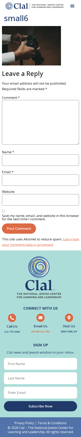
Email (8, 172)
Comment (11, 97)
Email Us (40, 326)
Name (8, 152)
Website (8, 191)
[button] (72, 6)
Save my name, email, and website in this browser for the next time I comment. (40, 217)
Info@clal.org (40, 331)
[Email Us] (40, 318)
